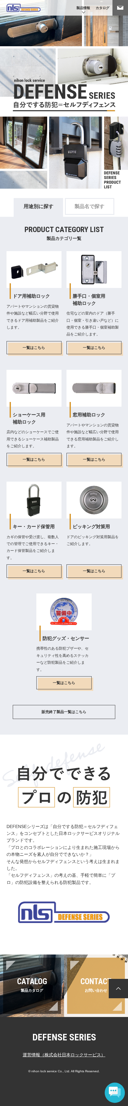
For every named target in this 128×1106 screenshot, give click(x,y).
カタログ (102, 8)
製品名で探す (89, 206)
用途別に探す (38, 206)
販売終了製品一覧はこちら (64, 712)
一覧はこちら (34, 347)
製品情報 (83, 8)
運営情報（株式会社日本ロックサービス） (64, 1054)
